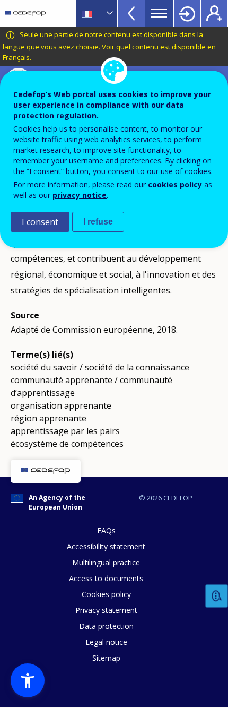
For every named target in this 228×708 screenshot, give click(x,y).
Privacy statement (106, 610)
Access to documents (106, 578)
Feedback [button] (217, 596)
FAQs (106, 530)
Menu (159, 13)
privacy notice (79, 195)
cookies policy (175, 184)
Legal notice (106, 642)
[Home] (25, 13)
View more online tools (131, 13)
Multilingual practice (106, 562)
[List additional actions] (108, 13)
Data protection (106, 626)
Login (187, 13)
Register (214, 13)
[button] (28, 680)
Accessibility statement (106, 546)
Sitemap (106, 658)
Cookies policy (106, 594)
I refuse (98, 221)
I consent (40, 222)
